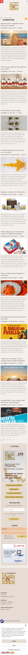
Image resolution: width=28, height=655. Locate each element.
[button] (25, 625)
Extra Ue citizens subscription (14, 497)
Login (22, 536)
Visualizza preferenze (14, 650)
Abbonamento (14, 489)
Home (2, 17)
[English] (2, 652)
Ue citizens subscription (14, 493)
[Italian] (10, 652)
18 (10, 439)
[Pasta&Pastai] (14, 1)
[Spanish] (13, 652)
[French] (5, 652)
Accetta (14, 641)
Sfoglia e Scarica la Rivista (14, 485)
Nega (14, 645)
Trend (6, 17)
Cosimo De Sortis (6, 154)
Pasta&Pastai (4, 28)
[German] (7, 652)
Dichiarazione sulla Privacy (16, 653)
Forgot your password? (8, 538)
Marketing (20, 28)
